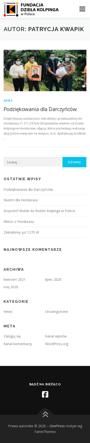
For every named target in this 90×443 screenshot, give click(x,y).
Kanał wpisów (56, 336)
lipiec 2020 (53, 279)
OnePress (57, 426)
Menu (82, 9)
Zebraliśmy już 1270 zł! (21, 232)
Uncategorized (56, 311)
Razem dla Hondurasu (21, 200)
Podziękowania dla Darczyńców (40, 108)
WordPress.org (56, 344)
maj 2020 (11, 287)
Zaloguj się (12, 336)
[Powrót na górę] (45, 414)
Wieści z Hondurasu (19, 221)
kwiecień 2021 (15, 279)
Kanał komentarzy (18, 344)
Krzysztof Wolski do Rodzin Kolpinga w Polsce (39, 210)
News (8, 100)
